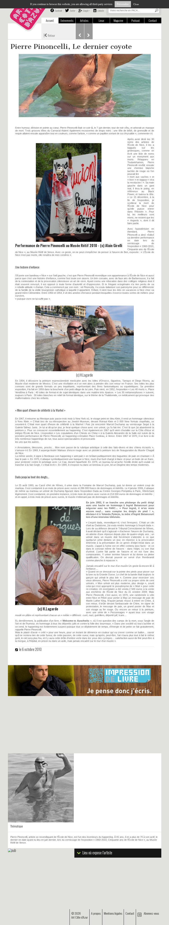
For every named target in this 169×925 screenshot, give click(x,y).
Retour (49, 35)
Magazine (118, 20)
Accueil (50, 20)
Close (136, 4)
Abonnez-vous (151, 913)
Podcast (135, 20)
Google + (86, 10)
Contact (153, 20)
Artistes (84, 20)
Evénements (67, 20)
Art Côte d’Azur (79, 917)
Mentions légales (113, 913)
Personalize (123, 4)
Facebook (58, 10)
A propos (96, 913)
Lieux (101, 20)
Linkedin (100, 10)
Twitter (72, 10)
